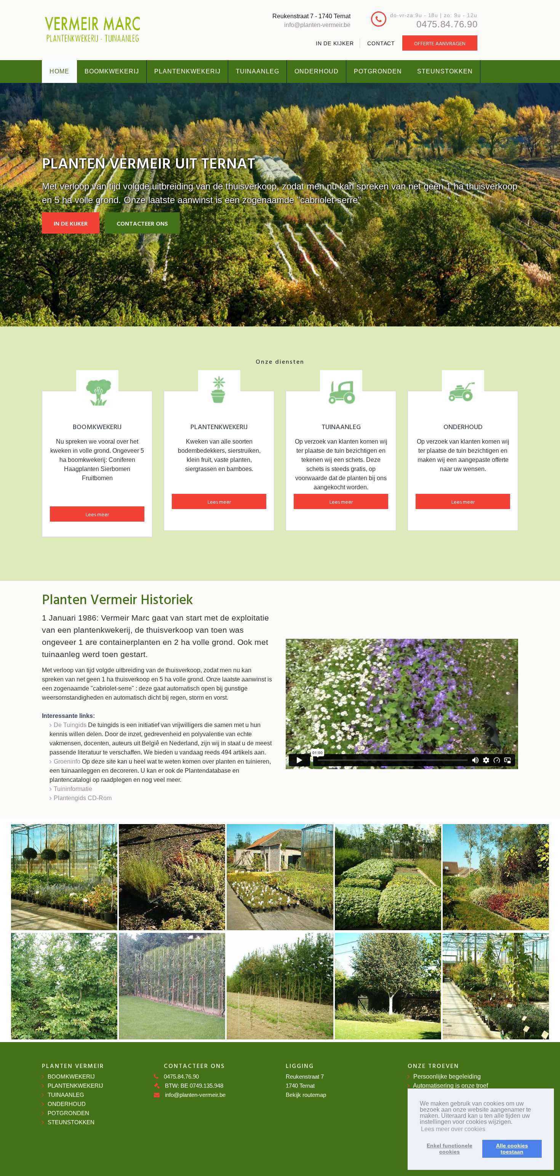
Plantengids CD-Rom (83, 798)
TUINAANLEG (257, 71)
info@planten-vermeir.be (317, 25)
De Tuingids (70, 725)
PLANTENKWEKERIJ (187, 71)
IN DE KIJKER (335, 43)
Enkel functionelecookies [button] (449, 1149)
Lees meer (97, 514)
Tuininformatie (73, 789)
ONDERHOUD (316, 71)
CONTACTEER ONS (142, 223)
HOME (59, 71)
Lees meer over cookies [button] (453, 1129)
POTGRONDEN (378, 71)
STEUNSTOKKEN (445, 71)
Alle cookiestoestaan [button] (512, 1149)
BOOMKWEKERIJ (112, 71)
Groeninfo (67, 761)
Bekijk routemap (306, 1095)
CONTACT (381, 43)
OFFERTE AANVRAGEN (440, 43)
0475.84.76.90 (446, 24)
